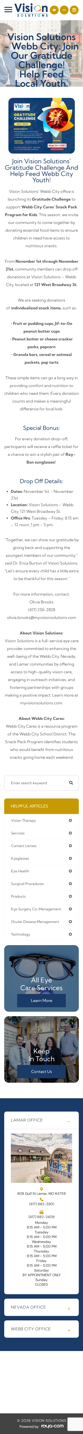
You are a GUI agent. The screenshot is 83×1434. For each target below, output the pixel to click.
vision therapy (23, 820)
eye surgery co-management (36, 909)
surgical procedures (27, 883)
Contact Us (41, 1071)
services (18, 833)
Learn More (41, 1000)
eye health (20, 871)
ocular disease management (35, 921)
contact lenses (24, 845)
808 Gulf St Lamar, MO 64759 (41, 1193)
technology (20, 934)
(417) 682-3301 (41, 1204)
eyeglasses (20, 858)
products (18, 896)
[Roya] (52, 1426)
